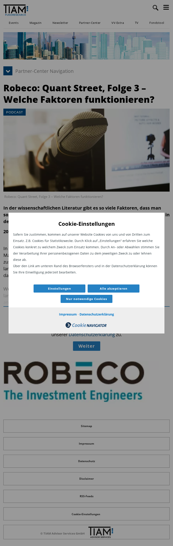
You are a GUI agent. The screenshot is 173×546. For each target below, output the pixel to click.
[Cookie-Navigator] (86, 326)
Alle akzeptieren (113, 288)
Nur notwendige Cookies (86, 299)
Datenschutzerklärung (97, 314)
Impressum (68, 314)
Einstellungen (59, 288)
